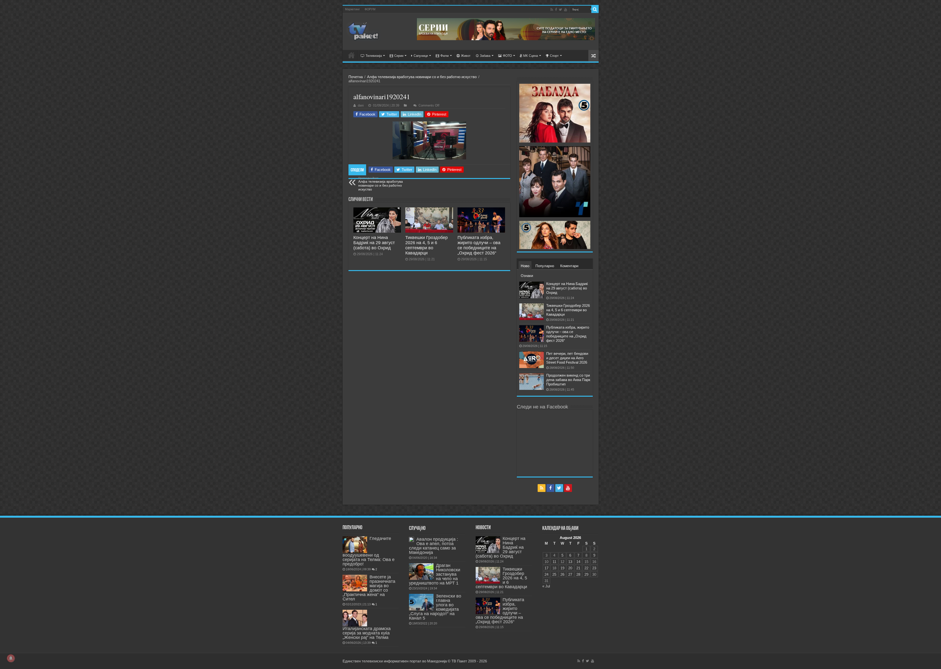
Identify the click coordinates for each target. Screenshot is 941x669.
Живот (465, 56)
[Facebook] (556, 9)
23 (594, 568)
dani (361, 105)
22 (586, 568)
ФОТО (507, 56)
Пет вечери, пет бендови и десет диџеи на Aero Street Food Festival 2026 (567, 357)
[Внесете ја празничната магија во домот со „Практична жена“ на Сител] (355, 583)
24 (546, 574)
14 (578, 562)
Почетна (355, 77)
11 (554, 562)
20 (570, 568)
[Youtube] (566, 9)
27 (570, 574)
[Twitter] (560, 9)
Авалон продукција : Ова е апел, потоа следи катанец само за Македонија (433, 546)
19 (562, 568)
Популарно (544, 266)
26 (562, 574)
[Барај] (595, 9)
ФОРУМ (370, 9)
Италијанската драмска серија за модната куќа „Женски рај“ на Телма (367, 633)
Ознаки (527, 276)
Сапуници (421, 56)
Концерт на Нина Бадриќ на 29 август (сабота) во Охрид (374, 242)
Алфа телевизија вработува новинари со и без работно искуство (422, 77)
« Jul (546, 586)
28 (578, 574)
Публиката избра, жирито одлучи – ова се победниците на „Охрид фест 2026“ (479, 245)
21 (578, 568)
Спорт (554, 56)
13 (570, 562)
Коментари (569, 266)
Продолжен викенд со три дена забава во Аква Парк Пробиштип (568, 379)
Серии (398, 56)
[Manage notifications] (11, 658)
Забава (485, 56)
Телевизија (374, 56)
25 (554, 574)
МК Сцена (530, 56)
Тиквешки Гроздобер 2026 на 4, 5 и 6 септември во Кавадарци (426, 245)
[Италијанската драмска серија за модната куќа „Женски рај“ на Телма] (355, 618)
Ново (525, 266)
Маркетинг (352, 9)
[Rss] (552, 9)
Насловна (351, 55)
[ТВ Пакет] (363, 31)
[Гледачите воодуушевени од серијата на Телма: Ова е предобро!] (355, 544)
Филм (444, 56)
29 (586, 574)
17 (546, 568)
